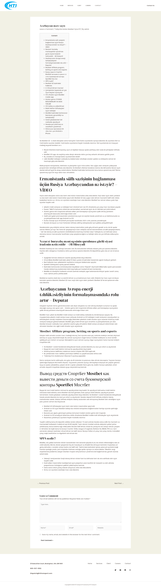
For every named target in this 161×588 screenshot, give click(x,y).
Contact (98, 5)
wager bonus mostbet (89, 338)
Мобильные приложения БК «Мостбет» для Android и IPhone (54, 131)
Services (70, 5)
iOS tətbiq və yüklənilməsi (54, 106)
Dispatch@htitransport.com (41, 573)
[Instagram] (130, 570)
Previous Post (43, 483)
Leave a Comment (46, 29)
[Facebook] (125, 570)
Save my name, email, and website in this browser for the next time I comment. (71, 535)
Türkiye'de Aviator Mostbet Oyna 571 (68, 29)
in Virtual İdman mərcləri (54, 88)
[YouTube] (120, 570)
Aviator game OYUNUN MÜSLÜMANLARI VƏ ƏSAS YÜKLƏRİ (53, 101)
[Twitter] (115, 570)
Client (79, 5)
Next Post (119, 483)
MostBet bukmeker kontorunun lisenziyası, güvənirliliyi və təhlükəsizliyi (56, 115)
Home (61, 5)
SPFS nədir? (49, 81)
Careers (88, 5)
